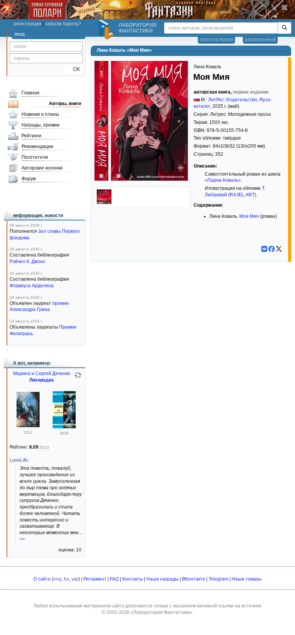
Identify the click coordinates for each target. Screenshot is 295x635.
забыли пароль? (63, 23)
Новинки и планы (40, 114)
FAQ (114, 579)
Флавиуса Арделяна (32, 285)
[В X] (279, 249)
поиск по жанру (216, 39)
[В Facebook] (271, 249)
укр (74, 579)
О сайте (42, 579)
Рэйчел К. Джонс (27, 261)
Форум (29, 178)
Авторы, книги (65, 103)
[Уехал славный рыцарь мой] (28, 425)
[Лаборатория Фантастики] (107, 29)
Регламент (94, 579)
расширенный (260, 39)
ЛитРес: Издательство (232, 99)
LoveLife (19, 460)
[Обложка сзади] (104, 203)
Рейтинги (31, 135)
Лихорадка (41, 380)
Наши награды (162, 579)
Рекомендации (37, 146)
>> (22, 539)
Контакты (132, 579)
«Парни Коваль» (223, 180)
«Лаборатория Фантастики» (161, 612)
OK (73, 69)
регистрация (27, 23)
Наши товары (247, 579)
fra (66, 579)
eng (57, 579)
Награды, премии (41, 125)
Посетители (35, 157)
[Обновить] (78, 378)
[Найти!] (284, 28)
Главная (31, 92)
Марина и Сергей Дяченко (41, 373)
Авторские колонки (42, 168)
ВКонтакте (193, 579)
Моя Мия (249, 216)
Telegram (218, 579)
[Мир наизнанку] (64, 426)
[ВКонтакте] (264, 249)
